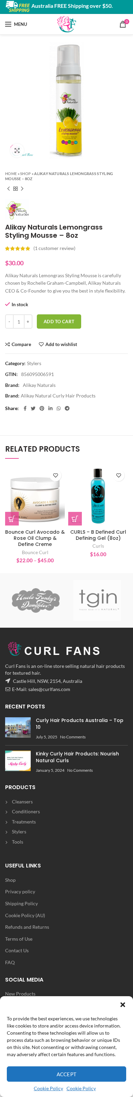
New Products (20, 994)
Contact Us (17, 950)
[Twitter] (33, 408)
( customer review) (54, 248)
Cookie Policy (48, 1088)
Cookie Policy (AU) (25, 915)
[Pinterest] (42, 408)
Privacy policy (20, 891)
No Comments (73, 736)
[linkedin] (50, 408)
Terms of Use (18, 939)
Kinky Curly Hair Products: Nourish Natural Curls (77, 757)
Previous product (8, 188)
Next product (22, 188)
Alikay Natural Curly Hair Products (58, 395)
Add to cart (59, 321)
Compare (21, 344)
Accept (67, 1074)
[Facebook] (25, 408)
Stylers (34, 363)
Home (11, 173)
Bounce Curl (35, 552)
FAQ (10, 962)
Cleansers (22, 801)
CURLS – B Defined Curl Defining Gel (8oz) (98, 535)
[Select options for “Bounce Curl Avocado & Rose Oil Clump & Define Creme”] (12, 519)
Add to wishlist (61, 344)
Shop (25, 173)
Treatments (24, 822)
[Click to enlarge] (17, 150)
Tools (17, 842)
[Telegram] (67, 408)
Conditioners (26, 811)
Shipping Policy (21, 903)
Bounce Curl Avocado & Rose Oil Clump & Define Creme (35, 538)
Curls (98, 546)
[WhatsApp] (59, 408)
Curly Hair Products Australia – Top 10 (79, 724)
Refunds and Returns (27, 927)
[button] (122, 1004)
